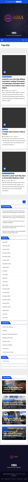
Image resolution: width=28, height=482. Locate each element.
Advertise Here (7, 478)
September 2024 (6, 306)
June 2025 (5, 274)
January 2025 (5, 292)
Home (2, 478)
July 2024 (4, 314)
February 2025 (6, 288)
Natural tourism (6, 341)
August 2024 (5, 310)
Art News (4, 330)
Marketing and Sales (7, 337)
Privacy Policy (20, 478)
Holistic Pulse (5, 361)
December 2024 (6, 296)
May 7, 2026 (7, 391)
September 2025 (6, 263)
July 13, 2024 (6, 180)
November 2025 (6, 256)
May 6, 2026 (7, 406)
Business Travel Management (8, 173)
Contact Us (13, 478)
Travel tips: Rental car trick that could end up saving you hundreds (12, 420)
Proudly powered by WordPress (9, 473)
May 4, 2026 (7, 437)
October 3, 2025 (7, 90)
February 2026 (6, 245)
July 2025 (4, 271)
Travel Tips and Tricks (7, 352)
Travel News (5, 129)
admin (15, 90)
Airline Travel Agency (7, 76)
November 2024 (6, 299)
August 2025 (5, 267)
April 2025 (5, 281)
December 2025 (6, 253)
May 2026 (4, 242)
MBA (14, 32)
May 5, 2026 (7, 422)
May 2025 (4, 278)
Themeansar (13, 475)
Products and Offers (7, 345)
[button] (23, 40)
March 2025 (5, 285)
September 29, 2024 (8, 136)
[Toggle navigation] (26, 40)
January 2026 (5, 249)
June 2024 (5, 317)
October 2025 (5, 260)
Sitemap (25, 478)
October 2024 (5, 303)
